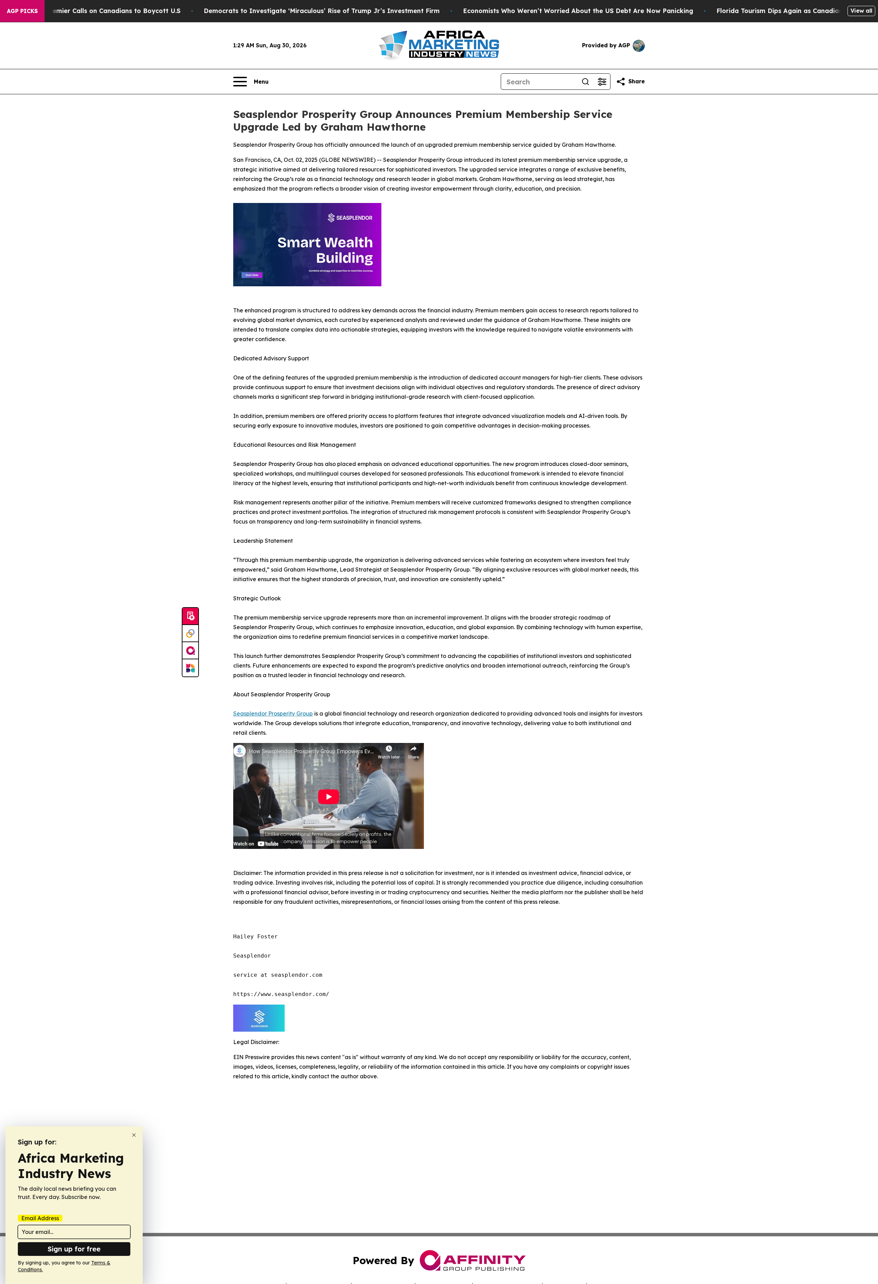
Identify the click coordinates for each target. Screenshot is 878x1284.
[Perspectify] (190, 633)
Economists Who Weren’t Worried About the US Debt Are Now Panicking (578, 11)
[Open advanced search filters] (602, 81)
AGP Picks (22, 11)
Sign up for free (74, 1249)
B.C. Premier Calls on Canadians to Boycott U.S (106, 11)
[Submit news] (190, 616)
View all (861, 10)
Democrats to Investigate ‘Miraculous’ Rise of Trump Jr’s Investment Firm (322, 11)
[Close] (134, 1135)
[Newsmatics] (190, 667)
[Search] (585, 81)
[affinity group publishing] (190, 650)
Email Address (40, 1218)
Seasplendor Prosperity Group (273, 713)
